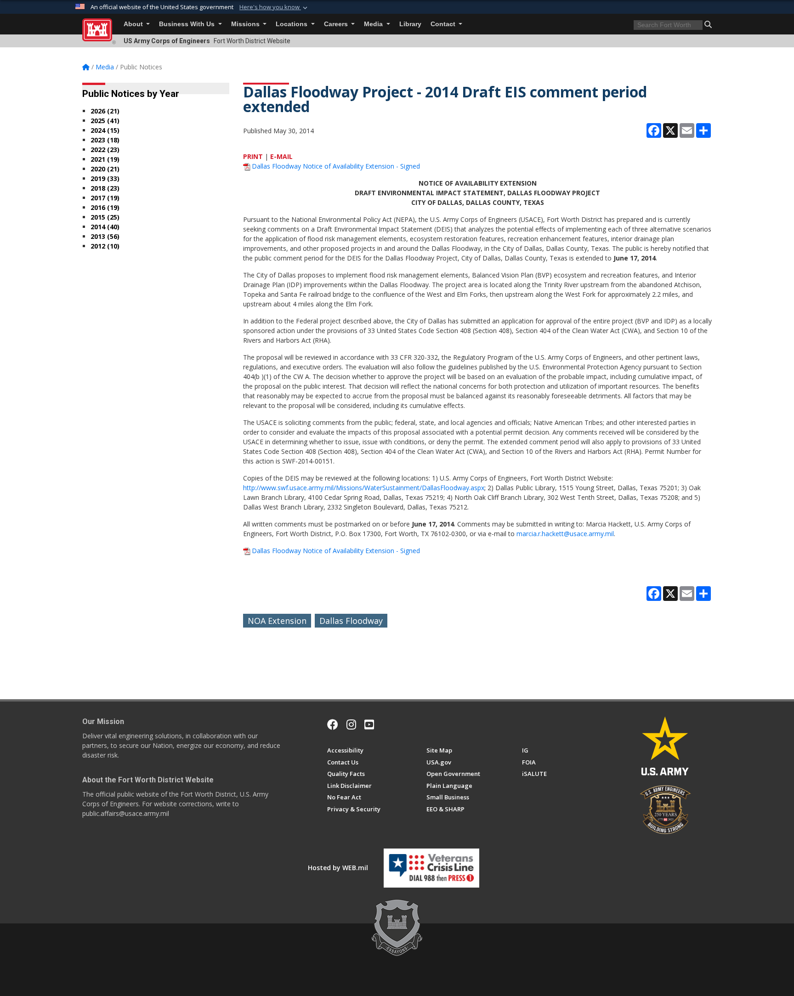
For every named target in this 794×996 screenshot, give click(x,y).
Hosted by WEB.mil (338, 867)
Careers (337, 24)
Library (410, 24)
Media (374, 24)
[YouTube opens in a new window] (369, 724)
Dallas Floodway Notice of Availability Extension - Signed (336, 166)
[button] (274, 7)
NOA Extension (277, 620)
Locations (292, 24)
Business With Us (187, 24)
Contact (444, 24)
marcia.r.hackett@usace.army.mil (565, 533)
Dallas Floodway (351, 620)
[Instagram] (351, 724)
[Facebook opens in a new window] (332, 724)
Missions (246, 24)
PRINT (253, 156)
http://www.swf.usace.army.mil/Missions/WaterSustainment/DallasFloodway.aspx (363, 487)
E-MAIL (281, 156)
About (134, 24)
